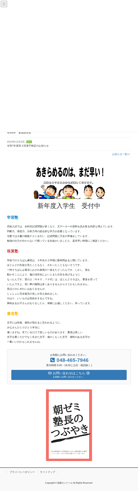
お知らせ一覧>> (121, 154)
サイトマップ (47, 472)
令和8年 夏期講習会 (19, 132)
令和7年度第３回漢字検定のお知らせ (28, 145)
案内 (29, 142)
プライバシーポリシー (22, 472)
